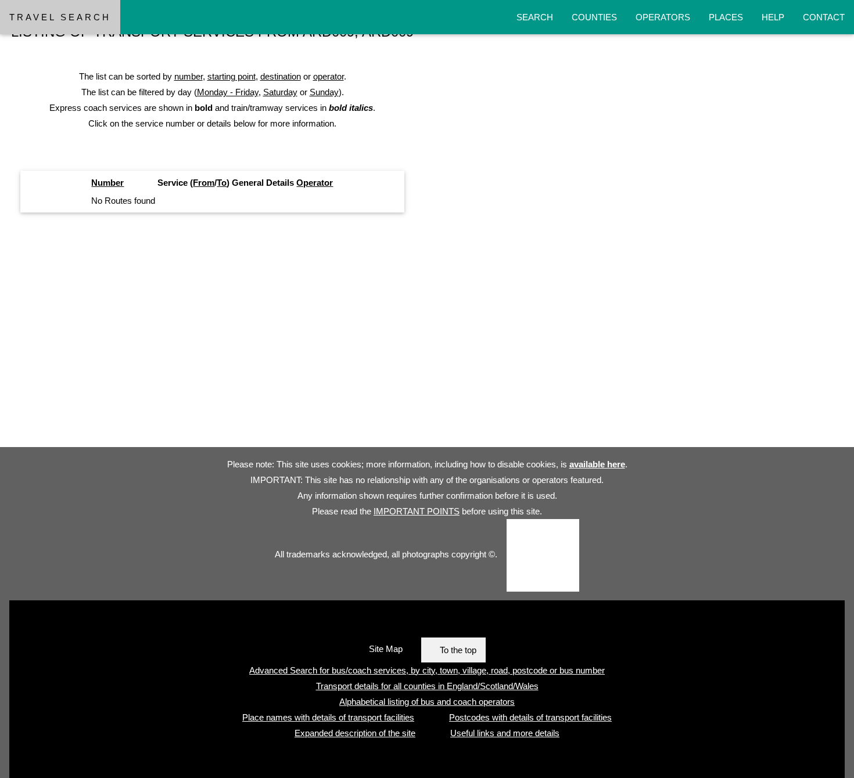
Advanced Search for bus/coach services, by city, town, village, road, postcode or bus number (427, 670)
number (188, 76)
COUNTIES (594, 17)
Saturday (280, 92)
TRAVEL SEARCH (60, 17)
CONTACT (824, 17)
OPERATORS (663, 17)
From (203, 183)
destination (280, 76)
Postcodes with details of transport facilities (530, 717)
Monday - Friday (228, 92)
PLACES (726, 17)
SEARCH (534, 17)
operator (328, 76)
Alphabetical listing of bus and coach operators (427, 702)
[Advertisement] (348, 334)
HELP (773, 17)
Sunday (324, 92)
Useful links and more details (504, 733)
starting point (231, 76)
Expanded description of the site (355, 733)
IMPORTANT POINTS (417, 511)
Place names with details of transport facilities (328, 717)
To (222, 183)
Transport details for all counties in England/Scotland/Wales (427, 686)
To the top (458, 650)
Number (107, 183)
